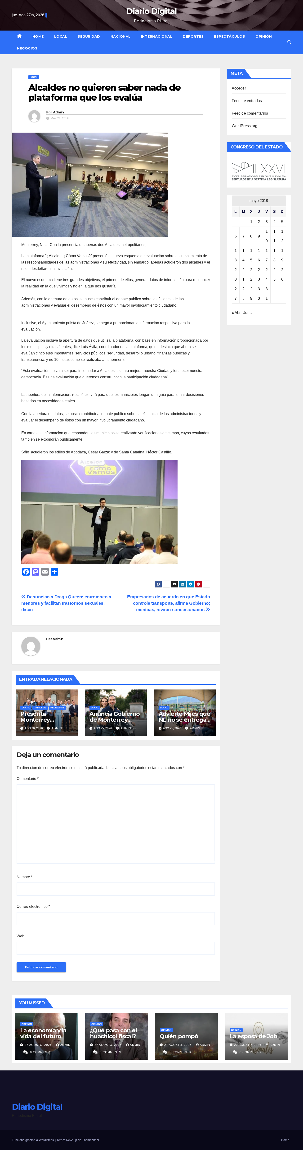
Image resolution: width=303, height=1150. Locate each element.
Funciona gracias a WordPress (33, 1140)
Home (38, 36)
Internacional (157, 36)
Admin (58, 112)
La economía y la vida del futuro (43, 1033)
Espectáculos (229, 36)
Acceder (239, 88)
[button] (289, 42)
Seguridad (89, 36)
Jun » (248, 313)
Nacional (121, 36)
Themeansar (90, 1140)
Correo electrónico (33, 906)
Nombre (24, 877)
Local (60, 36)
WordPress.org (245, 126)
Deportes (193, 36)
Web (20, 936)
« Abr (236, 313)
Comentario (28, 779)
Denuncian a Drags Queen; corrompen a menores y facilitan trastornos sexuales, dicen (66, 603)
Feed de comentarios (250, 113)
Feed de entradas (247, 101)
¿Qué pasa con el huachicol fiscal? (113, 1033)
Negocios (27, 48)
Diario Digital (151, 11)
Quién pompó (179, 1036)
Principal (40, 707)
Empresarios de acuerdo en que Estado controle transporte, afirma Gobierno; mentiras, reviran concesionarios (168, 603)
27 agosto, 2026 (39, 1045)
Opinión (263, 36)
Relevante (57, 707)
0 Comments (40, 1052)
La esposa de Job (253, 1036)
